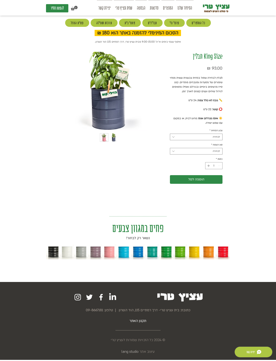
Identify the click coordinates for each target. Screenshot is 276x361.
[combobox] (196, 137)
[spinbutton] (213, 165)
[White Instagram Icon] (77, 297)
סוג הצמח (216, 144)
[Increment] (208, 165)
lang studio (130, 351)
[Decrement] (219, 165)
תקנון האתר (137, 321)
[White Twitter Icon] (89, 297)
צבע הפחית (216, 130)
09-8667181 (94, 310)
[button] (74, 8)
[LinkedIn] (112, 297)
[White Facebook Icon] (101, 297)
